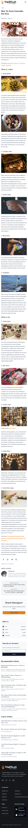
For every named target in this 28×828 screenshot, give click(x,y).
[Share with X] (16, 559)
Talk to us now (14, 612)
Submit (14, 654)
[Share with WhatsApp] (8, 559)
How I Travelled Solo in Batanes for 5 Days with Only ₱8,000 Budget (13, 706)
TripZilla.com (5, 790)
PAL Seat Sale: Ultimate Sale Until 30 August (13, 729)
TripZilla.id (4, 793)
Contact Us (4, 807)
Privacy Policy (5, 813)
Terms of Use (5, 810)
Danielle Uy (11, 571)
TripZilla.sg (17, 790)
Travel (2, 7)
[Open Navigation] (25, 2)
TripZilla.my (4, 799)
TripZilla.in (4, 796)
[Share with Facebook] (3, 559)
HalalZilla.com (18, 793)
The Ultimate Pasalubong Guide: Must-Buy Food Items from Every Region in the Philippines (13, 538)
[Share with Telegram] (12, 559)
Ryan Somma (12, 428)
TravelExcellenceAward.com (21, 796)
